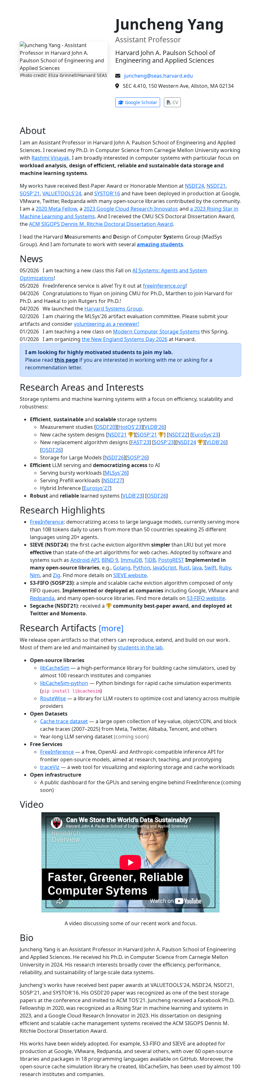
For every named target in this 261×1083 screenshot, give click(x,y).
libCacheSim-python (64, 683)
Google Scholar (142, 102)
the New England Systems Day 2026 (124, 339)
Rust (184, 567)
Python (141, 567)
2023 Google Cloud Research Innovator (130, 208)
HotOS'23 (129, 426)
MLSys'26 (116, 472)
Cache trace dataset (64, 721)
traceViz (50, 767)
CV (176, 102)
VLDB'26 (154, 426)
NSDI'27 (112, 480)
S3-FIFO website (206, 598)
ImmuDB (131, 559)
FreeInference (47, 521)
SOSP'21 (30, 193)
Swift (210, 567)
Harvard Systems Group (113, 308)
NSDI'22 (177, 434)
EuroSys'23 (205, 434)
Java (197, 567)
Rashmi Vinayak (50, 157)
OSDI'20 (105, 426)
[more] (111, 628)
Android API (84, 559)
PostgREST (171, 559)
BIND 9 (110, 559)
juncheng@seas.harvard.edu (158, 75)
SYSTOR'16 (107, 193)
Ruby (225, 567)
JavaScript (164, 567)
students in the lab (140, 647)
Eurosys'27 (97, 488)
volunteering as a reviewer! (106, 323)
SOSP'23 (164, 442)
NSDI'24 (194, 185)
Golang (121, 567)
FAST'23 (140, 442)
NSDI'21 (216, 185)
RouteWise (53, 698)
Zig (56, 575)
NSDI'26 (114, 457)
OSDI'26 (51, 449)
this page (66, 359)
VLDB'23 (132, 495)
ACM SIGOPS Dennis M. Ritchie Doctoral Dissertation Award (101, 223)
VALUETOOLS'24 (61, 193)
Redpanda (42, 598)
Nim (35, 575)
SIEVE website (130, 575)
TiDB (150, 559)
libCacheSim (54, 667)
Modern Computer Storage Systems (156, 331)
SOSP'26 (137, 457)
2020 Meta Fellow (56, 208)
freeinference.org (164, 285)
